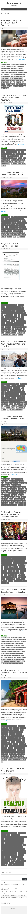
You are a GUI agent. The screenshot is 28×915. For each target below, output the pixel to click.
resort (23, 499)
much (21, 399)
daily (23, 389)
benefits (16, 385)
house (25, 491)
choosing (14, 68)
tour (23, 82)
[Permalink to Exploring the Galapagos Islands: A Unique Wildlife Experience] (14, 47)
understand (10, 332)
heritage (2, 157)
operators (12, 78)
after (17, 216)
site (2, 161)
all (22, 833)
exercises (15, 842)
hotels (10, 226)
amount (19, 304)
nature (6, 159)
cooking (11, 389)
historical (11, 318)
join (6, 322)
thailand (8, 405)
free (4, 224)
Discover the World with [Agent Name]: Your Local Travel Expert (13, 895)
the (16, 82)
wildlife (17, 86)
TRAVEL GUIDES (4, 214)
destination (19, 220)
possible (7, 572)
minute (24, 743)
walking (24, 84)
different (3, 70)
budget (7, 68)
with (21, 86)
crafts (15, 389)
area (9, 306)
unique (17, 84)
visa (22, 503)
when (8, 86)
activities (10, 64)
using (18, 332)
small (16, 328)
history (11, 157)
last (2, 743)
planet (24, 570)
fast (8, 737)
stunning (5, 161)
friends (15, 314)
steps (9, 856)
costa (7, 560)
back (15, 66)
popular (2, 80)
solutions (3, 576)
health (16, 739)
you (5, 88)
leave (5, 228)
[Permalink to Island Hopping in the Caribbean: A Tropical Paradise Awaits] (14, 707)
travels (11, 84)
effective (11, 840)
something (8, 501)
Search (2, 876)
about (2, 64)
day (18, 643)
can (10, 68)
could (18, 68)
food (6, 395)
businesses (15, 387)
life (4, 76)
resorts (7, 232)
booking (2, 68)
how (22, 318)
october (10, 230)
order (14, 497)
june (2, 76)
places (6, 326)
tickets (20, 753)
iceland (20, 651)
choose (9, 220)
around (2, 218)
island (23, 74)
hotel (17, 651)
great (18, 155)
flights (19, 489)
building (10, 387)
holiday (6, 226)
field (2, 314)
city (23, 308)
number (2, 570)
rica (13, 574)
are (6, 66)
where (5, 505)
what (5, 86)
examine (14, 562)
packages (7, 655)
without (24, 86)
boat (21, 218)
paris (12, 655)
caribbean (13, 641)
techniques (11, 858)
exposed (3, 844)
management (22, 322)
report (15, 403)
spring (13, 501)
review (8, 854)
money (19, 76)
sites (13, 328)
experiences (3, 155)
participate (23, 497)
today (20, 82)
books (13, 308)
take (11, 82)
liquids (11, 228)
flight (14, 737)
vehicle (16, 757)
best (22, 66)
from (22, 72)
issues (7, 493)
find (5, 314)
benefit (14, 218)
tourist (23, 405)
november (3, 497)
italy (2, 653)
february (12, 489)
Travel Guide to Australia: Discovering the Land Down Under (12, 418)
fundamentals (24, 314)
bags (21, 727)
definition (11, 560)
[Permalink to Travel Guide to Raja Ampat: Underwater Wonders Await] (14, 198)
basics (2, 308)
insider (24, 157)
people (2, 326)
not (8, 78)
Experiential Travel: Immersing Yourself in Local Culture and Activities (14, 343)
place (22, 78)
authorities (11, 66)
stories (7, 576)
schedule (3, 328)
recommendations (17, 499)
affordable (20, 64)
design (2, 391)
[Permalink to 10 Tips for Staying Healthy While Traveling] (14, 814)
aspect (11, 151)
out (16, 78)
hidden (11, 74)
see (22, 80)
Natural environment (21, 850)
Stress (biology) (19, 856)
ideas (24, 651)
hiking (15, 74)
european (3, 647)
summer (24, 501)
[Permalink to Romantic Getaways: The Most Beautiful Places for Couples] (14, 619)
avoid (16, 306)
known (23, 397)
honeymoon (12, 651)
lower (7, 399)
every (10, 222)
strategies (7, 82)
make (18, 322)
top (4, 234)
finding (25, 222)
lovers (21, 493)
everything (11, 647)
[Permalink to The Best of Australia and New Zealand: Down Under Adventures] (14, 133)
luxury (15, 76)
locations (8, 76)
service (14, 232)
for (11, 72)
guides (7, 74)
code (2, 310)
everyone (14, 312)
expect (8, 72)
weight (10, 862)
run (18, 403)
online (15, 324)
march (2, 495)
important (3, 320)
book (22, 151)
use (19, 503)
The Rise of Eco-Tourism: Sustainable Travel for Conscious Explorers (11, 514)
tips (11, 161)
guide (25, 72)
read (22, 326)
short (19, 854)
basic (6, 218)
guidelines (3, 74)
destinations (7, 153)
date (20, 733)
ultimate (17, 234)
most (5, 78)
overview (18, 497)
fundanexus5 (14, 3)
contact (7, 389)
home (19, 318)
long (12, 76)
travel (7, 84)
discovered (12, 70)
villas (10, 661)
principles (10, 80)
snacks (23, 751)
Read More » (22, 59)
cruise (21, 68)
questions (15, 80)
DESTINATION (4, 62)
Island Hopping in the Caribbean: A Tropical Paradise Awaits (14, 672)
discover (7, 70)
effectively (16, 840)
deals (9, 485)
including (19, 74)
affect (16, 304)
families (17, 393)
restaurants (11, 751)
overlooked (16, 401)
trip (14, 84)
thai (5, 405)
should (2, 82)
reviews (9, 574)
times (2, 659)
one (14, 230)
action (6, 64)
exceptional (3, 72)
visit (20, 84)
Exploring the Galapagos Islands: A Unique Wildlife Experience (11, 22)
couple (11, 643)
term (14, 82)
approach (3, 66)
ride (2, 501)
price (6, 80)
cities (25, 483)
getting (19, 395)
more (2, 78)
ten (15, 858)
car (9, 731)
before (6, 308)
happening (3, 397)
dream (2, 222)
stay (21, 232)
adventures (17, 149)
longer (10, 743)
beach (17, 481)
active (6, 833)
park (19, 78)
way (2, 86)
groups (9, 316)
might (2, 230)
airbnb (18, 637)
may (26, 228)
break (2, 387)
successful (6, 330)
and (24, 64)
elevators (21, 840)
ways (9, 759)
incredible (20, 157)
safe (25, 326)
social (23, 574)
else (23, 70)
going (12, 564)
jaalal (4, 28)
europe (6, 312)
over (22, 230)
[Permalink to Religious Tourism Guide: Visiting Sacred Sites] (14, 286)
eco (20, 70)
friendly (18, 72)
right (19, 80)
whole (9, 864)
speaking (20, 328)
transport (3, 84)
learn (2, 228)
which (9, 505)
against (21, 149)
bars (14, 481)
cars (17, 731)
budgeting (19, 483)
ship (25, 80)
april (23, 216)
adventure (15, 64)
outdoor (12, 159)
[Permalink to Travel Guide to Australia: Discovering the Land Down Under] (14, 462)
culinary (19, 389)
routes (15, 751)
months (22, 76)
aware (18, 727)
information (20, 226)
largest (15, 493)
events (10, 312)
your (8, 88)
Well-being (15, 862)
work (12, 663)
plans (10, 326)
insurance (3, 322)
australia (15, 151)
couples (15, 643)
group (9, 739)
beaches (10, 218)
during (17, 70)
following (9, 314)
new (9, 159)
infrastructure (21, 566)
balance (18, 66)
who (11, 86)
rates (15, 749)
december (13, 485)
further (2, 316)
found (14, 72)
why (14, 86)
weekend (6, 862)
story (2, 330)
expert (8, 489)
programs (17, 572)
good (21, 844)
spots (18, 232)
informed (24, 320)
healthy (14, 846)
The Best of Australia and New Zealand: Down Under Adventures (13, 97)
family (24, 312)
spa (18, 657)
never (9, 324)
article (7, 151)
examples (7, 393)
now (7, 497)
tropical (2, 757)
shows (21, 403)
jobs (2, 568)
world (2, 88)
